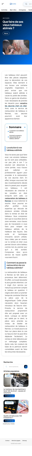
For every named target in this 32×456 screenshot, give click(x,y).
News (6, 33)
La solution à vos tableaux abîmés (16, 131)
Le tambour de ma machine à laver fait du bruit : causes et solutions (15, 391)
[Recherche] (26, 4)
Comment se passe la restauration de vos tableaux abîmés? (15, 137)
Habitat (9, 376)
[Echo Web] (13, 4)
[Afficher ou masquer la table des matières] (23, 127)
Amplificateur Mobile (8, 424)
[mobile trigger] (3, 4)
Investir (9, 403)
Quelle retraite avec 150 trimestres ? (13, 417)
